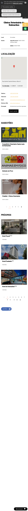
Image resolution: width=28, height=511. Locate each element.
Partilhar (5, 309)
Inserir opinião (13, 111)
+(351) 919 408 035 (14, 96)
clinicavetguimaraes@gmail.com (17, 99)
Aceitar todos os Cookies (9, 10)
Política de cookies (17, 3)
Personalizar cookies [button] (8, 7)
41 (14, 299)
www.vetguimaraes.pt (15, 103)
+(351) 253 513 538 (14, 93)
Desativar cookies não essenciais (11, 14)
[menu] (25, 2)
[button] (14, 67)
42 (17, 299)
